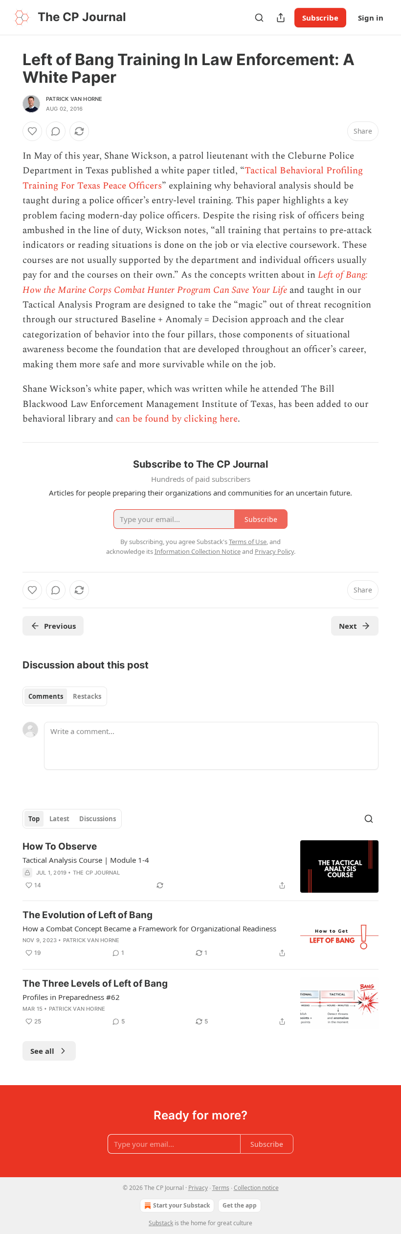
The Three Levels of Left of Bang (95, 983)
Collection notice (256, 1188)
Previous (60, 626)
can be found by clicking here (177, 419)
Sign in (370, 18)
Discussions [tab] (97, 818)
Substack (161, 1223)
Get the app (240, 1205)
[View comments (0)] (56, 131)
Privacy (198, 1188)
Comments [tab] (45, 696)
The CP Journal (96, 872)
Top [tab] (34, 818)
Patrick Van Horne (74, 98)
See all (42, 1051)
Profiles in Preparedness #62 (71, 997)
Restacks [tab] (87, 696)
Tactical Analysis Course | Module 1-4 (85, 860)
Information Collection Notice (198, 551)
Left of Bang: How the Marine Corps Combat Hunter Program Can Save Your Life (195, 282)
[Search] (259, 17)
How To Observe (59, 846)
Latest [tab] (59, 818)
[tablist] (64, 696)
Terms (220, 1188)
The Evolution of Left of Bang (87, 915)
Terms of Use (248, 541)
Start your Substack (181, 1205)
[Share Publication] (280, 17)
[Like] (32, 131)
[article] (200, 866)
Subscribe (320, 18)
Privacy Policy (274, 551)
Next (348, 626)
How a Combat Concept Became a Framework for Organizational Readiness (149, 928)
